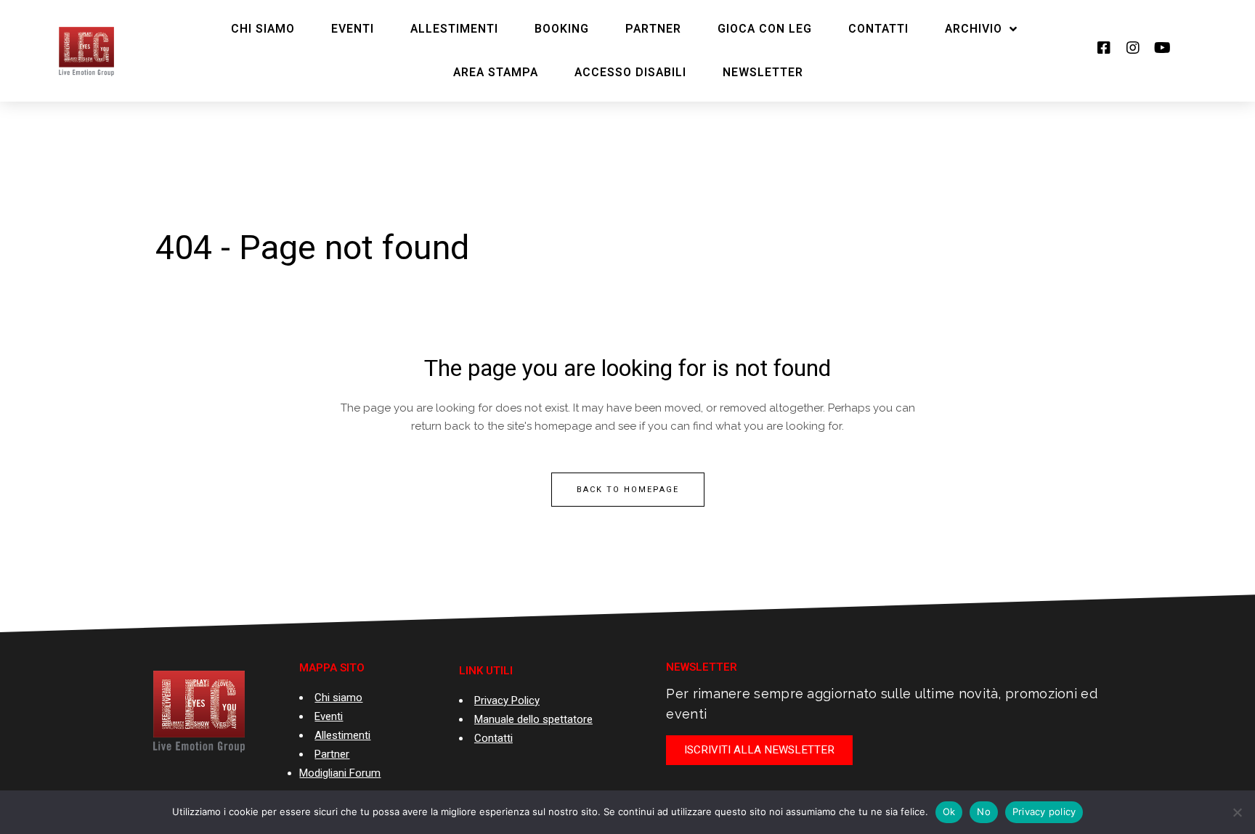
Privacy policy (1044, 811)
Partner (653, 29)
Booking (562, 29)
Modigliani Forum (340, 773)
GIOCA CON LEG (765, 29)
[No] (1237, 812)
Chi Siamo (263, 29)
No (984, 811)
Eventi (352, 29)
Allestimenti (454, 29)
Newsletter (763, 72)
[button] (759, 750)
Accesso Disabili (630, 72)
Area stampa (495, 72)
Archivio (973, 29)
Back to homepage (628, 489)
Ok (949, 811)
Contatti (878, 29)
